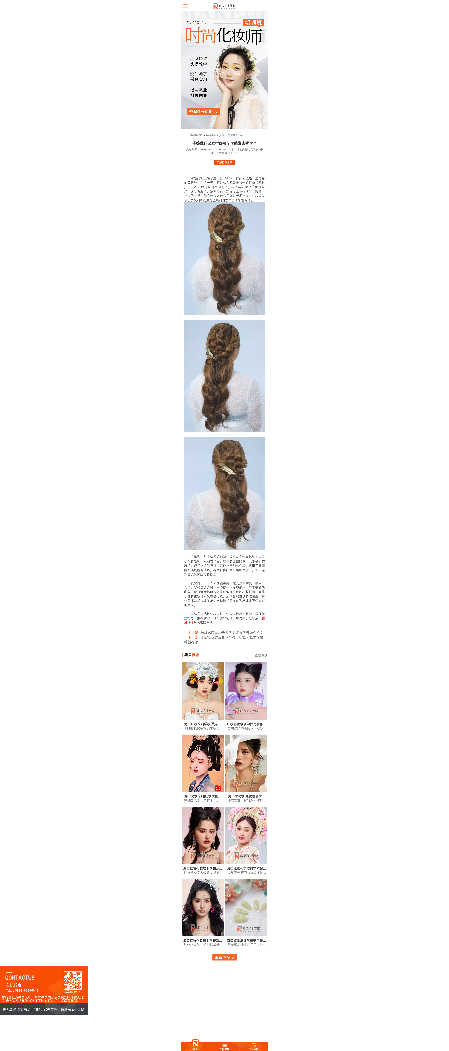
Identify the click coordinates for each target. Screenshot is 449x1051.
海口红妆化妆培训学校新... (202, 940)
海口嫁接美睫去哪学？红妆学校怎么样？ (225, 632)
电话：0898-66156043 (22, 990)
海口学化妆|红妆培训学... (246, 796)
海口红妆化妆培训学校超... (246, 868)
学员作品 (212, 135)
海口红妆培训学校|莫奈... (202, 724)
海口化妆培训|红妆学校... (202, 796)
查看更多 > (224, 957)
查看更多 (261, 655)
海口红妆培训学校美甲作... (246, 940)
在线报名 (14, 985)
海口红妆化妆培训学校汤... (202, 868)
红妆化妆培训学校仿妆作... (246, 724)
